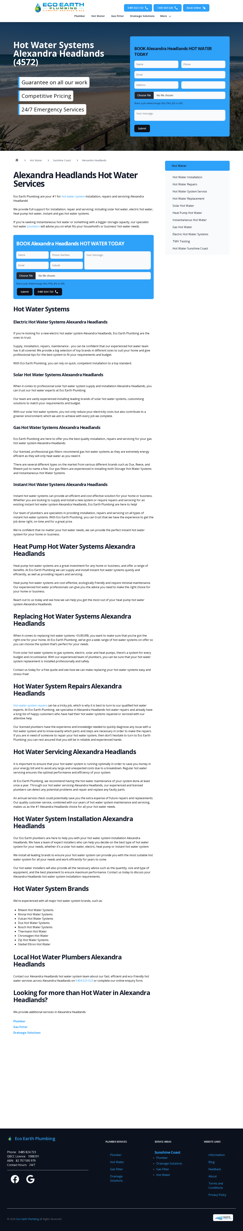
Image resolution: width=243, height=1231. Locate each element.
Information (216, 1155)
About (212, 1176)
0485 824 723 (135, 7)
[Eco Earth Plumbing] (58, 8)
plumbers (33, 226)
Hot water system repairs (30, 705)
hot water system (73, 196)
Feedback (214, 1169)
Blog (211, 1162)
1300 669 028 (165, 7)
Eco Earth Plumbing (27, 1219)
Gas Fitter (117, 16)
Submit (142, 128)
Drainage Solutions (142, 16)
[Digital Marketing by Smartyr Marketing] (223, 1217)
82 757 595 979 (26, 1161)
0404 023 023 (84, 981)
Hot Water (98, 16)
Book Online (194, 7)
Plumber (79, 16)
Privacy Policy (217, 1195)
